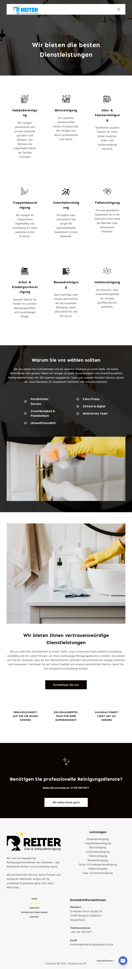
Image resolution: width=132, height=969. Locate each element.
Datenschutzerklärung (34, 912)
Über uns (34, 908)
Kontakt (34, 917)
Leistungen (34, 903)
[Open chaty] (123, 960)
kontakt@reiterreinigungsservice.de (91, 944)
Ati (84, 963)
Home (34, 899)
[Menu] (118, 9)
